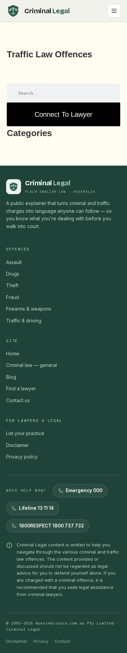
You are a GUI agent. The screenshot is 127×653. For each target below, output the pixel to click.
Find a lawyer (21, 388)
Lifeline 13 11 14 (36, 508)
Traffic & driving (23, 320)
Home (12, 353)
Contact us (18, 400)
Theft (12, 285)
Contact (62, 641)
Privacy (41, 641)
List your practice (25, 433)
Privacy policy (22, 457)
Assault (14, 262)
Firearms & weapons (28, 309)
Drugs (12, 274)
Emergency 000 (84, 490)
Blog (11, 377)
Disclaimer (17, 445)
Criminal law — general (31, 365)
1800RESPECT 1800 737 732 (51, 525)
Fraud (12, 297)
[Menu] (114, 11)
